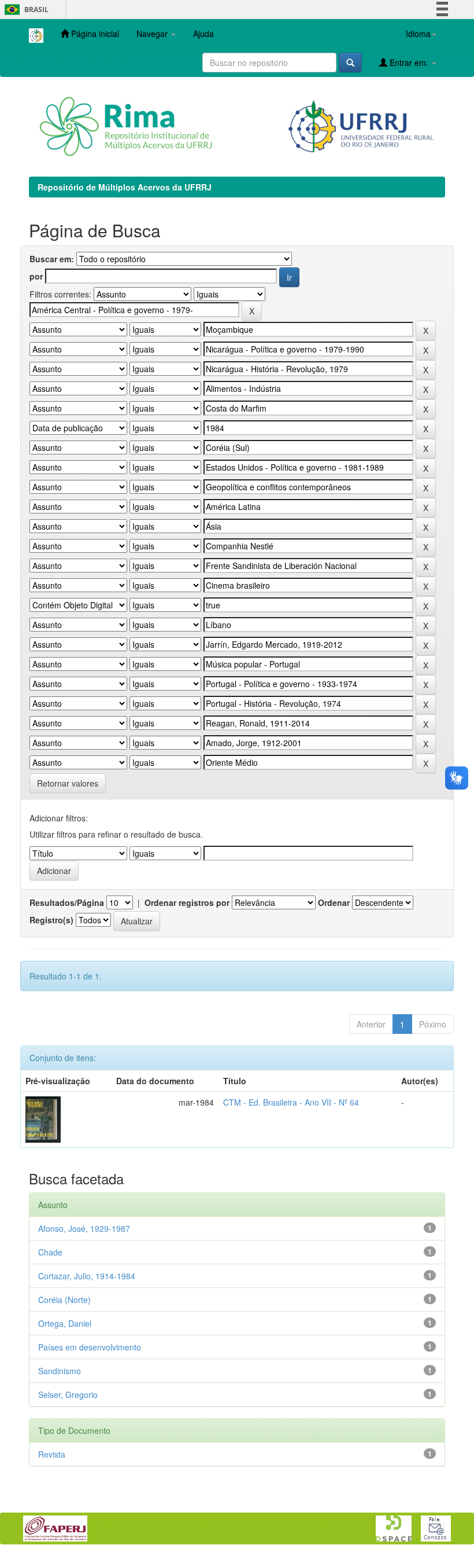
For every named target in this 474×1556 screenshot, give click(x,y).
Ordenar (334, 902)
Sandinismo (59, 1371)
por (36, 276)
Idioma (418, 33)
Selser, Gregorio (68, 1394)
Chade (50, 1252)
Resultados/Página (66, 902)
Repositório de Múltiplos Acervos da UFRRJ (125, 187)
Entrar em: (409, 62)
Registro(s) (51, 920)
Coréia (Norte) (64, 1299)
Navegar (153, 33)
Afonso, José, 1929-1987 (84, 1228)
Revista (51, 1454)
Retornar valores (67, 783)
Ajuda (203, 33)
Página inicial (94, 33)
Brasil (24, 9)
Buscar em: (51, 259)
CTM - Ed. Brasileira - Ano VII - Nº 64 (291, 1102)
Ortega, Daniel (64, 1323)
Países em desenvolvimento (89, 1347)
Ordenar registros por (187, 902)
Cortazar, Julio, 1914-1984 (86, 1276)
